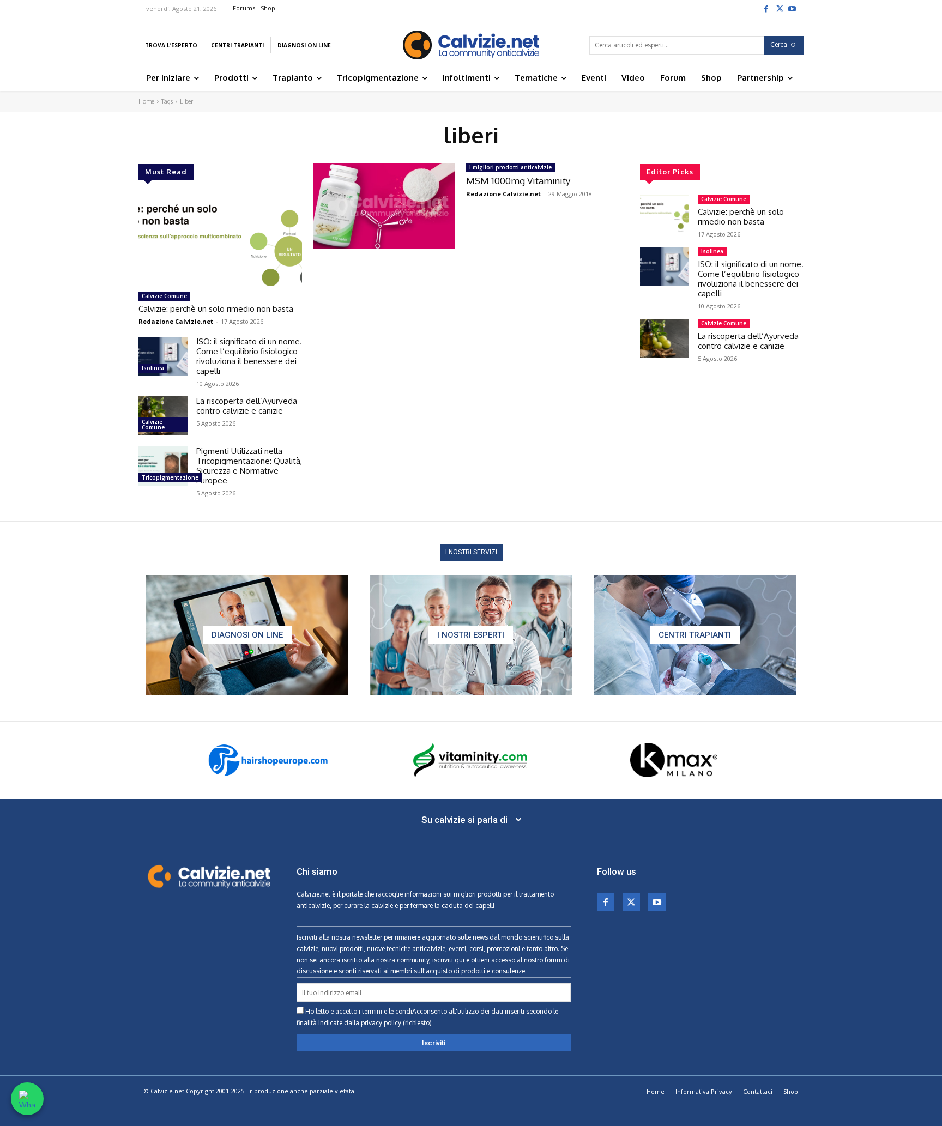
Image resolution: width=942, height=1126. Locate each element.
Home (146, 101)
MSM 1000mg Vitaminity (518, 180)
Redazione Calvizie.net (175, 321)
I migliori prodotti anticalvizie (510, 167)
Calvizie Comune (164, 296)
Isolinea (153, 368)
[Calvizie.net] (471, 45)
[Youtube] (792, 8)
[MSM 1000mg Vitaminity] (384, 206)
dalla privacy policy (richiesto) (388, 1023)
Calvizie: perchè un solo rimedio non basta (215, 309)
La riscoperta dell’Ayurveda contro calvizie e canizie (246, 406)
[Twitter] (779, 8)
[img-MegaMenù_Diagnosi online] (247, 635)
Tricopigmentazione (170, 477)
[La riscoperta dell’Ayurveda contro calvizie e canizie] (163, 415)
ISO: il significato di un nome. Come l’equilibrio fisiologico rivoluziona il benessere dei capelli (249, 356)
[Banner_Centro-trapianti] (695, 635)
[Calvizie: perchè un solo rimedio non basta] (220, 240)
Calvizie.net (313, 894)
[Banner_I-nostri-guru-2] (471, 635)
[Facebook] (766, 8)
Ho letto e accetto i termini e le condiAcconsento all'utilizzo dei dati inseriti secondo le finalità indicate (427, 1017)
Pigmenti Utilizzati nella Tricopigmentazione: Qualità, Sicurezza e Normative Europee (249, 466)
